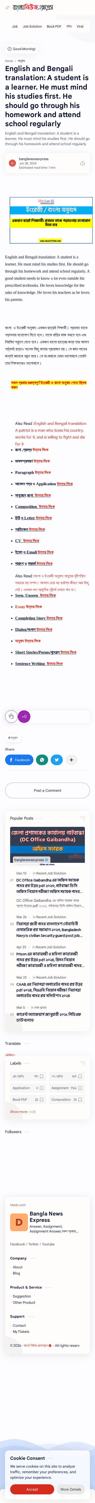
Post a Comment (47, 790)
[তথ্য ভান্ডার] (40, 1007)
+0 (24, 716)
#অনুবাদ (12, 738)
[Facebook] (17, 1244)
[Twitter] (33, 1244)
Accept (32, 1488)
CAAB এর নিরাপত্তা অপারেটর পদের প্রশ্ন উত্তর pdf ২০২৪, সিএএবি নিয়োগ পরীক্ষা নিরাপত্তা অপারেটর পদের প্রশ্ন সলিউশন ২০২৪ (49, 990)
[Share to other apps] (71, 760)
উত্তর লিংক (40, 450)
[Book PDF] (54, 26)
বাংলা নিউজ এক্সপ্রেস (36, 1345)
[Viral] (80, 26)
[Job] (15, 26)
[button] (19, 760)
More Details (71, 1488)
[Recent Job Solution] (51, 873)
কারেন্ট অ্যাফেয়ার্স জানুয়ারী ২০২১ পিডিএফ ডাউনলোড (48, 1018)
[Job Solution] (32, 26)
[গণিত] (69, 26)
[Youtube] (48, 1244)
